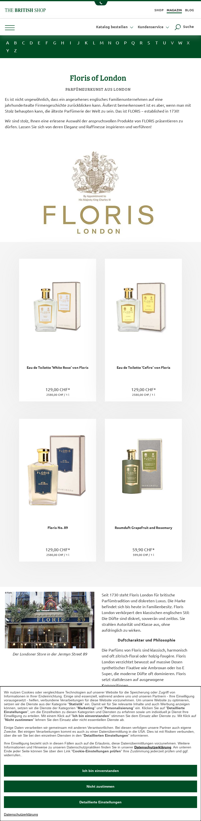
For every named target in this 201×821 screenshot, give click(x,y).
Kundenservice (151, 26)
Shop (158, 10)
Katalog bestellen (112, 26)
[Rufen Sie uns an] (100, 3)
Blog (189, 10)
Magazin (174, 10)
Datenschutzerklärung (152, 747)
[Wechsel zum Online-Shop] (25, 9)
